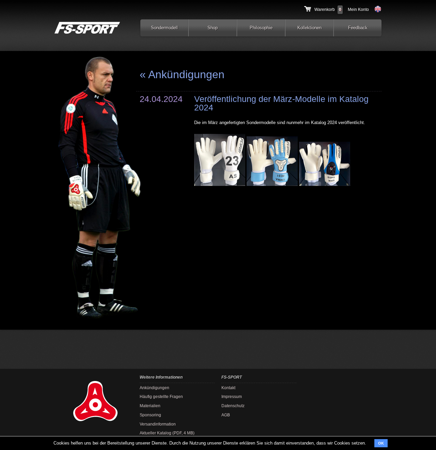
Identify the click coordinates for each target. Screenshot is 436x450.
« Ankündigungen (182, 74)
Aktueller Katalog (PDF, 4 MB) (167, 433)
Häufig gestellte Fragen (161, 396)
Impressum (231, 396)
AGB (225, 415)
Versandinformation (158, 424)
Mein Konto (358, 9)
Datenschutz (233, 405)
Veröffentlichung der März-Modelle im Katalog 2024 (281, 103)
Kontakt (228, 387)
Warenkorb (324, 9)
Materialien (150, 405)
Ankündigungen (154, 387)
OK (381, 443)
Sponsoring (150, 415)
